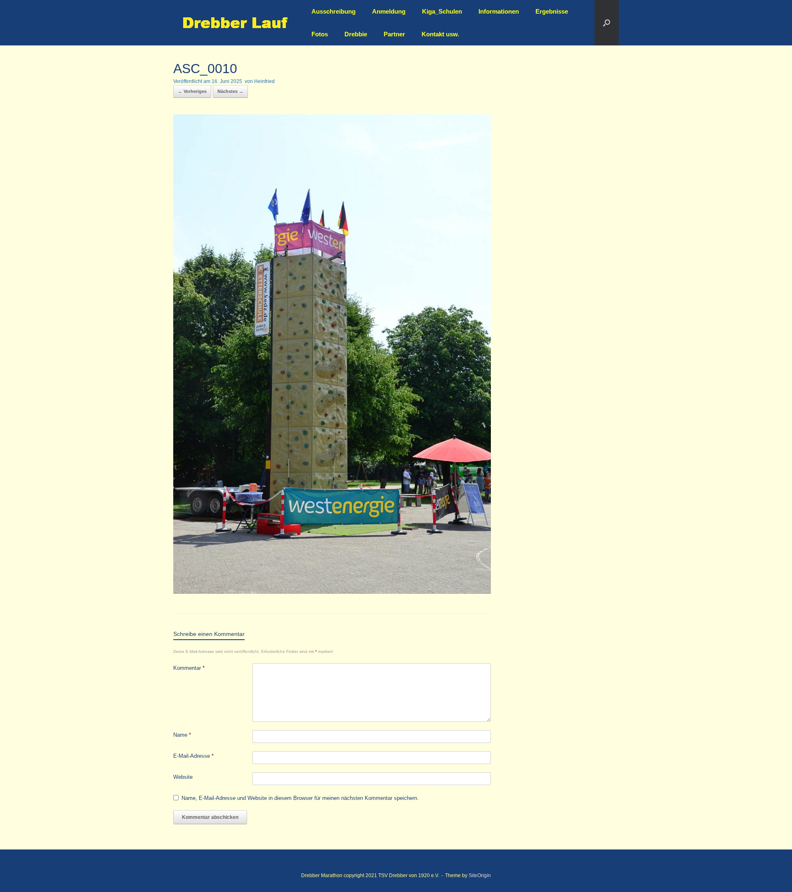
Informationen (498, 11)
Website (183, 777)
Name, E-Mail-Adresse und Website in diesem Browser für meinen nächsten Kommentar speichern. (300, 798)
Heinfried (264, 81)
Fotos (319, 34)
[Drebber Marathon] (235, 23)
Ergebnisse (551, 11)
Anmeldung (388, 11)
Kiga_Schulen (442, 11)
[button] (606, 22)
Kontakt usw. (440, 34)
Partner (394, 34)
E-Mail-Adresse (193, 756)
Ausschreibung (333, 11)
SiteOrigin (480, 875)
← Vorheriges (192, 91)
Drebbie (355, 34)
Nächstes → (230, 91)
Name (182, 735)
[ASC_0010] (332, 591)
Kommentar (189, 668)
